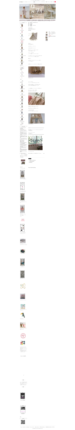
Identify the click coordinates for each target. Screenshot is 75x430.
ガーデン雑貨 (21, 101)
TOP (28, 22)
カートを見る (53, 1)
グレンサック (21, 107)
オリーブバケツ (21, 36)
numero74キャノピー (22, 85)
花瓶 (20, 104)
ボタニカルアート (22, 98)
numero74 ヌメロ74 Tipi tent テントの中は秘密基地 (23, 143)
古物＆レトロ (21, 58)
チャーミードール (22, 30)
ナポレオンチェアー (22, 91)
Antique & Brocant (22, 49)
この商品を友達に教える (31, 161)
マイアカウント (48, 1)
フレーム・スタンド (22, 121)
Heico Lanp (21, 82)
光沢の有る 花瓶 (22, 413)
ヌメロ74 (31, 23)
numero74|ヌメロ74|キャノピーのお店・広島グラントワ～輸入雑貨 (23, 136)
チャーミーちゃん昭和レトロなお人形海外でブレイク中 (22, 141)
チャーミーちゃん (22, 117)
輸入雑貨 (31, 24)
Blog (20, 416)
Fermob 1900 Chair (22, 39)
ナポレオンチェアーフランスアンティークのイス (23, 129)
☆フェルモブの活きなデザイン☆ (23, 138)
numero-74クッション (22, 88)
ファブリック (34, 25)
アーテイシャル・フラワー (23, 55)
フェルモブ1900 (22, 72)
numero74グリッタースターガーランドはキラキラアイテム (23, 144)
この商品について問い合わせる (32, 160)
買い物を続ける (30, 162)
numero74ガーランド (35, 22)
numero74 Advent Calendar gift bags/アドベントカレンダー (23, 149)
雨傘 (20, 33)
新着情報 (21, 69)
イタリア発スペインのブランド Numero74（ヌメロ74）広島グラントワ (23, 134)
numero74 (31, 22)
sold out (21, 124)
